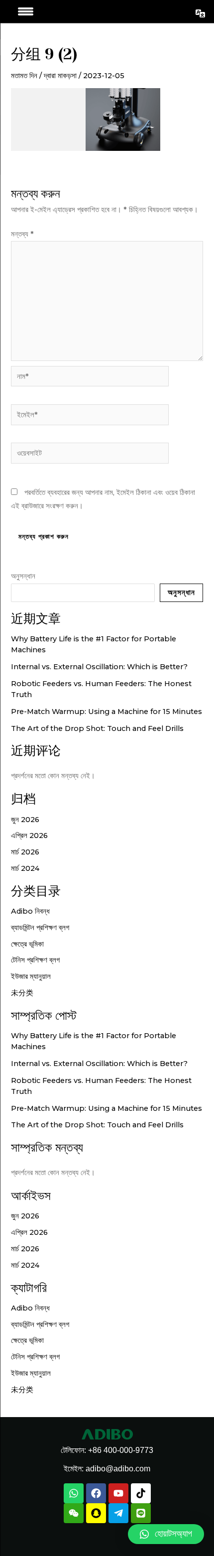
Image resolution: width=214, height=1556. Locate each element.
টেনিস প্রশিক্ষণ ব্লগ (35, 960)
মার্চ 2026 (25, 851)
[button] (166, 1534)
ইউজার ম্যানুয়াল (31, 976)
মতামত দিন (24, 75)
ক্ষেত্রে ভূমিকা (27, 944)
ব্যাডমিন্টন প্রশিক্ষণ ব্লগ (40, 927)
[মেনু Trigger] (25, 11)
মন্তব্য (22, 234)
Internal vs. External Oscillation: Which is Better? (99, 666)
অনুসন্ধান (23, 576)
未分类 (22, 992)
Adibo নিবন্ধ (30, 911)
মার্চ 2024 (25, 868)
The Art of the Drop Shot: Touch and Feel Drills (97, 728)
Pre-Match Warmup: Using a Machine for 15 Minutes (106, 711)
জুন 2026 (25, 819)
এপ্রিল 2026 (29, 835)
